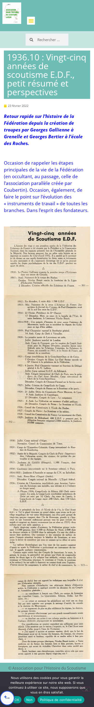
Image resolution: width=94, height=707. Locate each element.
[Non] (86, 689)
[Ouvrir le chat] (7, 698)
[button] (31, 21)
